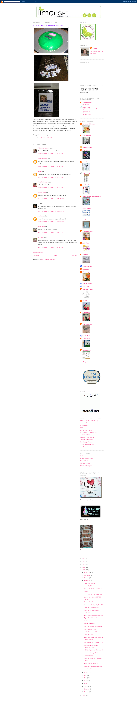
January (86, 692)
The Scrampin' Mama (86, 442)
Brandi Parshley (42, 159)
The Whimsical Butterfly (87, 444)
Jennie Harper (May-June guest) (92, 196)
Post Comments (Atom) (47, 259)
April (86, 683)
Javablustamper (84, 425)
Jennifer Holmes (42, 182)
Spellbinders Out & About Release (91, 109)
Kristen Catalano (88, 231)
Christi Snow (86, 312)
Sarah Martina (87, 336)
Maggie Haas (87, 114)
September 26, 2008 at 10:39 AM (51, 211)
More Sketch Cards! (89, 623)
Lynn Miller (86, 112)
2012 (84, 559)
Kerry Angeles (87, 272)
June (85, 678)
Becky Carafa (42, 193)
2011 (84, 561)
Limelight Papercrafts (86, 458)
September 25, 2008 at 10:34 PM (51, 198)
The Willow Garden (86, 447)
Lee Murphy (86, 150)
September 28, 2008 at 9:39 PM (50, 247)
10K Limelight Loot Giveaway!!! (93, 650)
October (86, 578)
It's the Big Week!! (89, 586)
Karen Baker (86, 107)
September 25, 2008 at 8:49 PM (50, 177)
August (86, 672)
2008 (84, 570)
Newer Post (36, 255)
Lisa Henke (86, 162)
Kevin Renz (41, 227)
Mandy (95, 48)
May (85, 681)
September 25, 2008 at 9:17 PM (50, 188)
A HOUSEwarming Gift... (91, 632)
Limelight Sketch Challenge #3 (93, 666)
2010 (84, 564)
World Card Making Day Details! (93, 605)
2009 (84, 567)
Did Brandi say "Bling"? (91, 663)
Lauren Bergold (87, 102)
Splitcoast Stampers (86, 466)
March (86, 686)
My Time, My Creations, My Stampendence (88, 434)
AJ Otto (85, 220)
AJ (38, 203)
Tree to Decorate (88, 621)
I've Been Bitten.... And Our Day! (93, 642)
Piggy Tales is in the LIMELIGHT (93, 594)
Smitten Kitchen (85, 463)
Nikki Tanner (87, 301)
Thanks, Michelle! (89, 602)
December (87, 572)
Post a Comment (38, 252)
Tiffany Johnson (87, 283)
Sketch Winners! (88, 655)
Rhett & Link (84, 461)
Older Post (74, 255)
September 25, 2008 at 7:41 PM (50, 154)
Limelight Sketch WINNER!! (92, 607)
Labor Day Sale (88, 669)
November (87, 575)
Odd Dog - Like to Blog (87, 437)
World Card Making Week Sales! (93, 589)
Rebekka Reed (87, 135)
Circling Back (86, 104)
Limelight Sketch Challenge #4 (93, 626)
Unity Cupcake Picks (90, 629)
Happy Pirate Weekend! (90, 618)
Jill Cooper (83, 428)
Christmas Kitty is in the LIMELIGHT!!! (91, 646)
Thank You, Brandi (89, 583)
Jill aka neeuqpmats (43, 148)
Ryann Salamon (87, 266)
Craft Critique (84, 456)
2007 (84, 695)
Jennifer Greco (87, 185)
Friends (86, 591)
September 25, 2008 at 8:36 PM (50, 166)
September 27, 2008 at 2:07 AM (50, 232)
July (85, 675)
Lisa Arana (86, 286)
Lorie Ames (86, 339)
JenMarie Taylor (88, 289)
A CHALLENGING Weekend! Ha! (93, 615)
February (87, 689)
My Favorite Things (86, 430)
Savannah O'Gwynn (89, 124)
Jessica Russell (87, 350)
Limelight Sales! (88, 635)
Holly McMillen (87, 147)
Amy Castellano (87, 324)
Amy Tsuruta (86, 173)
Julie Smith (86, 243)
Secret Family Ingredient (91, 653)
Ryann (40, 171)
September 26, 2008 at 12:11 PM (51, 222)
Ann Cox (85, 254)
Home (55, 255)
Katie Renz (86, 269)
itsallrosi (40, 216)
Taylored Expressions (86, 439)
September (87, 581)
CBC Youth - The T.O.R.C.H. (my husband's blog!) (89, 422)
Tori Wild (41, 237)
